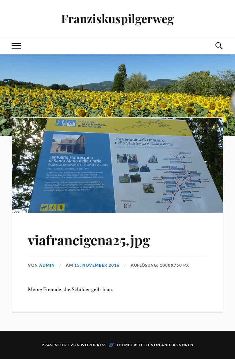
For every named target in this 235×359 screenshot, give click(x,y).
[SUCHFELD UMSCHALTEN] (218, 45)
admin (47, 265)
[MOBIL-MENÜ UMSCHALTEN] (16, 45)
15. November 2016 (97, 265)
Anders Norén (177, 345)
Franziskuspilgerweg (117, 18)
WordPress (93, 345)
